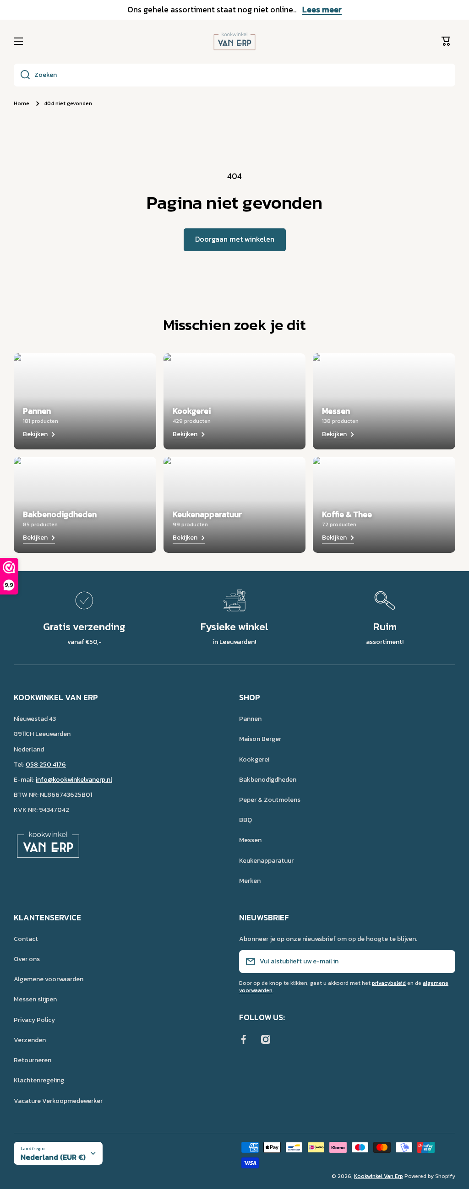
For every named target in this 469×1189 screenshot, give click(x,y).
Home (21, 104)
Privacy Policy (34, 1020)
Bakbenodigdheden (267, 779)
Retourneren (32, 1060)
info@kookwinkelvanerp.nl (74, 779)
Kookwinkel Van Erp (378, 1176)
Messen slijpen (35, 999)
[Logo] (234, 41)
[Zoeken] (22, 75)
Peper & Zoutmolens (269, 800)
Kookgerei (254, 759)
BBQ (245, 820)
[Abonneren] (443, 961)
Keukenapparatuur (266, 860)
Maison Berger (260, 739)
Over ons (27, 959)
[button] (448, 41)
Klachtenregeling (39, 1080)
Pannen (250, 719)
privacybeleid (389, 983)
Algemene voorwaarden (48, 979)
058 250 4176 (46, 764)
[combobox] (234, 75)
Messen (250, 840)
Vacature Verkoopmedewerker (58, 1100)
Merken (250, 880)
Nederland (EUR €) (53, 1156)
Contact (26, 939)
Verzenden (30, 1040)
